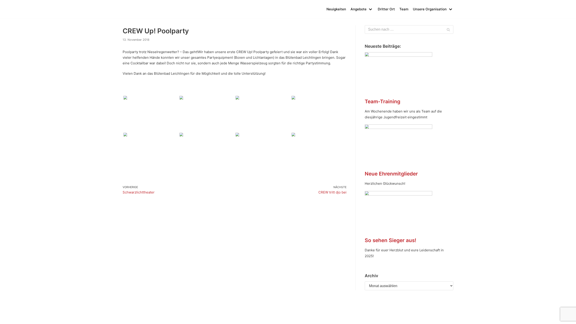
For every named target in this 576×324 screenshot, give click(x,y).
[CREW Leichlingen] (129, 9)
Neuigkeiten (336, 9)
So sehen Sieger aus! (390, 240)
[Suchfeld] (448, 29)
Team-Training (382, 101)
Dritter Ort (386, 9)
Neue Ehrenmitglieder (391, 174)
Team (403, 9)
